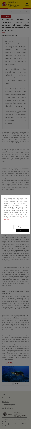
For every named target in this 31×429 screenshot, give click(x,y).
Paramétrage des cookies (21, 227)
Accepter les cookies (22, 231)
